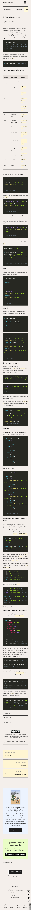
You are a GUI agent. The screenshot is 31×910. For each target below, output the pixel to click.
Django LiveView (16, 892)
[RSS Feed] (28, 891)
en (27, 2)
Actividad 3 (7, 722)
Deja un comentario (15, 871)
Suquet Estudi (15, 897)
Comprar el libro (15, 830)
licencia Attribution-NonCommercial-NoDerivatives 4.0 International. (15, 736)
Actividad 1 (7, 713)
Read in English (9, 22)
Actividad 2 (7, 718)
